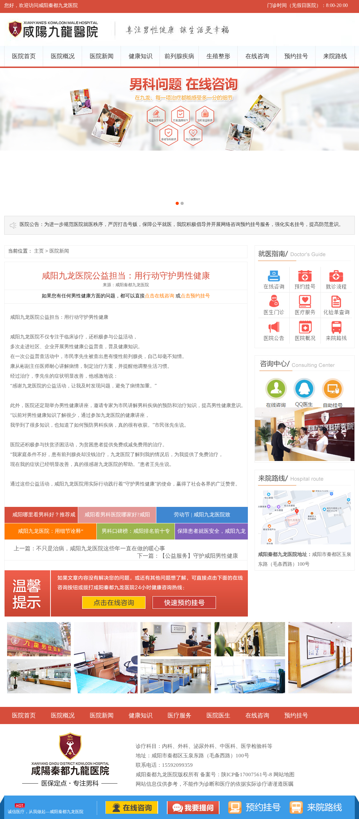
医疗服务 (179, 715)
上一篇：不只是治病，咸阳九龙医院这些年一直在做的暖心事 (89, 548)
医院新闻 (102, 56)
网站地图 (283, 774)
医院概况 (63, 56)
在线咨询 (257, 56)
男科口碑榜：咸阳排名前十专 (136, 531)
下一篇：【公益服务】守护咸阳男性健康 (187, 556)
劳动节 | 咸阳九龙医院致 (202, 514)
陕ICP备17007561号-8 (246, 774)
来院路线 (335, 56)
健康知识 (141, 56)
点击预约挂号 (195, 295)
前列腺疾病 (179, 56)
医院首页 (24, 56)
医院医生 (218, 715)
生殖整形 (218, 56)
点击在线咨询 (159, 295)
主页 (39, 251)
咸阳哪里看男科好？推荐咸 (41, 514)
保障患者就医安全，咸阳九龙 (211, 531)
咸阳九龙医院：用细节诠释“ (50, 531)
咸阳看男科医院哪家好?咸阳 (117, 514)
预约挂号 (296, 56)
